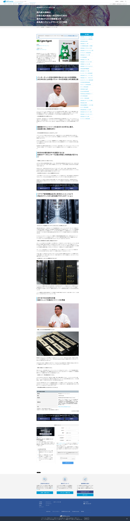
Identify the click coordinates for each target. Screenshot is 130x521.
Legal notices (48, 511)
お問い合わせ (57, 69)
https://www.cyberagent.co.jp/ (64, 406)
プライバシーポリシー (62, 443)
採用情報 (40, 503)
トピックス (47, 505)
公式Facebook (87, 503)
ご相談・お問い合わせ (44, 492)
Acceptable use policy (75, 511)
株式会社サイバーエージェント (42, 45)
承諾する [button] (86, 518)
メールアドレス (61, 435)
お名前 (62, 427)
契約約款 (82, 511)
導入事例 (87, 34)
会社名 (62, 430)
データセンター (40, 437)
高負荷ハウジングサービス (41, 49)
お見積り (71, 69)
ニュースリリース (48, 503)
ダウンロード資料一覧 (65, 492)
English (40, 505)
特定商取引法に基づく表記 (66, 511)
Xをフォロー (85, 495)
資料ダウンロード (43, 69)
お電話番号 (62, 437)
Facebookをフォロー (85, 491)
